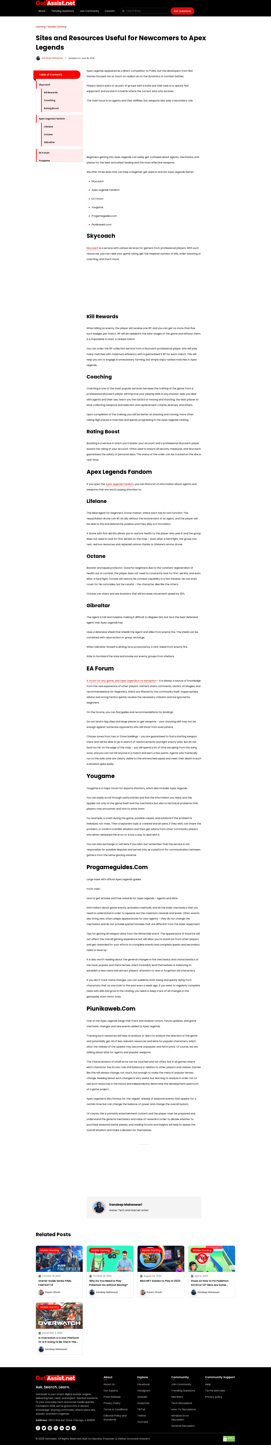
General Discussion (183, 1426)
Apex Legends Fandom (52, 118)
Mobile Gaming (57, 26)
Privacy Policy (112, 1403)
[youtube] (68, 1428)
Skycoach (44, 84)
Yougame (44, 160)
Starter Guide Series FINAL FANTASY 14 (55, 1283)
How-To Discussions (183, 1409)
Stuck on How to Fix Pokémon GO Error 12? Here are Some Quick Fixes (209, 1283)
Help (208, 1384)
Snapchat (143, 1403)
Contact (110, 11)
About (41, 11)
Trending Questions (62, 11)
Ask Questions (182, 11)
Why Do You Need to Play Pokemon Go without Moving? (108, 1283)
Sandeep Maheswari (52, 58)
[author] (38, 58)
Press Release (112, 1397)
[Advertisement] (59, 211)
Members (177, 1397)
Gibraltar (49, 142)
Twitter (141, 1415)
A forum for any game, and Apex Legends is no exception (121, 681)
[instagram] (56, 1428)
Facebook (143, 1384)
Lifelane (48, 126)
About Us (109, 1384)
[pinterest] (50, 1428)
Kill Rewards (51, 92)
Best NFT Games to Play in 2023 (160, 1281)
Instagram (143, 1390)
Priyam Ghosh (52, 1292)
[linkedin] (62, 1428)
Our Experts (111, 1390)
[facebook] (38, 1428)
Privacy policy (213, 1397)
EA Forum (44, 152)
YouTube (142, 1422)
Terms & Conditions (116, 1409)
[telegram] (74, 1428)
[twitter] (44, 1428)
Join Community (89, 11)
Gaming (40, 26)
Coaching (49, 100)
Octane (48, 134)
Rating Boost (51, 108)
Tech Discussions (181, 1403)
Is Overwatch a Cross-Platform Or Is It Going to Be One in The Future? (58, 1340)
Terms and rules (215, 1390)
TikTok (141, 1409)
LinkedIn (142, 1397)
